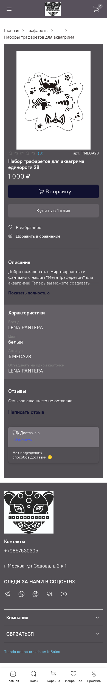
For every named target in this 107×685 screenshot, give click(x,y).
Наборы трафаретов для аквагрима (39, 37)
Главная (11, 30)
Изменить (23, 439)
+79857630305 (21, 551)
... (59, 30)
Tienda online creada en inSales (32, 651)
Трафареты (37, 30)
